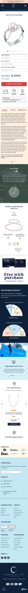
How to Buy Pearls (18, 538)
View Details (12, 101)
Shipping (3, 510)
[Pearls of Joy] (14, 5)
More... (15, 549)
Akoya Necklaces (3, 530)
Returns (3, 512)
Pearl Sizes (16, 544)
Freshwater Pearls (5, 547)
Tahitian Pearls (4, 542)
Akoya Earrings (9, 156)
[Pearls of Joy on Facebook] (2, 557)
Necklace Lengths (18, 547)
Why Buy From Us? (18, 512)
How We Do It (17, 515)
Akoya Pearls (4, 540)
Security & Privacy (5, 515)
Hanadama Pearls (5, 538)
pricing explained (5, 78)
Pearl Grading (17, 542)
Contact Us (3, 508)
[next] (26, 404)
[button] (14, 419)
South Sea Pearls (5, 544)
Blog (15, 517)
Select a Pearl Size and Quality (8, 67)
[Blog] (8, 557)
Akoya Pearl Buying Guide (8, 139)
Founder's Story (18, 510)
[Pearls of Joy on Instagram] (5, 557)
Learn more (12, 375)
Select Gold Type (5, 55)
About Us (16, 508)
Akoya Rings (16, 156)
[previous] (2, 404)
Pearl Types (17, 540)
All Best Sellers (14, 424)
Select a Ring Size (5, 61)
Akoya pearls (17, 154)
